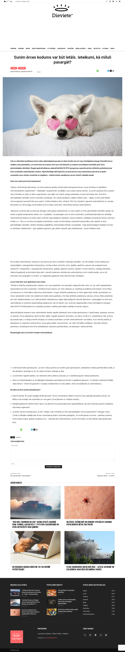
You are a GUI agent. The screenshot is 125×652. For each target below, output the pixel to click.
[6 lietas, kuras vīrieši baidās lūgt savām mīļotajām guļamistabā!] (51, 602)
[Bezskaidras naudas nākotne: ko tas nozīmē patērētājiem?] (35, 547)
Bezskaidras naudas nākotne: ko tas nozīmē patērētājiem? (31, 568)
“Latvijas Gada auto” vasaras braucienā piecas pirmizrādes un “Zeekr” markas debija (31, 592)
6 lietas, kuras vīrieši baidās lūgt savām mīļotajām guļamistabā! (67, 601)
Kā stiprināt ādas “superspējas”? (20, 476)
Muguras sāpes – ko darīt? (106, 476)
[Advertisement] (62, 32)
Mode (28, 48)
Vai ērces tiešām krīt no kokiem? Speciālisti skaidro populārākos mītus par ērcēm (89, 523)
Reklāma (65, 634)
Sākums (13, 48)
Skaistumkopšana (39, 48)
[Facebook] (106, 1)
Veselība (70, 48)
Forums (21, 48)
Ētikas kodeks (57, 634)
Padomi (22, 68)
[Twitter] (116, 1)
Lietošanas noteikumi (44, 634)
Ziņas (90, 48)
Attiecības (51, 48)
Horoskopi (61, 48)
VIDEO (112, 48)
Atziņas (105, 48)
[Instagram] (109, 1)
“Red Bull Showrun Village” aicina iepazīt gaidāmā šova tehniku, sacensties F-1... (31, 602)
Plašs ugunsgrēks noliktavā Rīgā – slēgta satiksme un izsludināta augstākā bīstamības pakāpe (90, 568)
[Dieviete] (62, 11)
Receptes (97, 48)
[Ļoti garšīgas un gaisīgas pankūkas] (51, 592)
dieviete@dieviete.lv (51, 638)
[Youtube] (119, 1)
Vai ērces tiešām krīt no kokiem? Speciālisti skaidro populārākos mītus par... (30, 612)
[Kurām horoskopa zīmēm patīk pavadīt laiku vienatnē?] (51, 611)
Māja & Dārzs (81, 48)
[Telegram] (113, 1)
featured (18, 437)
